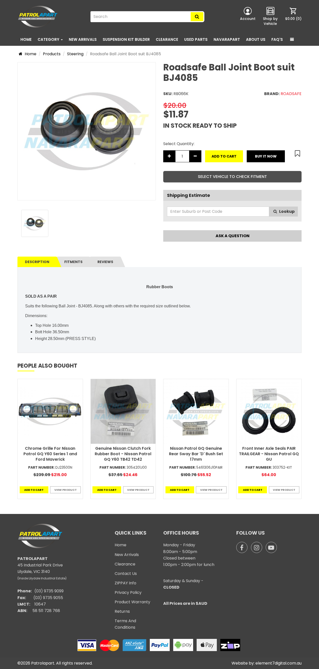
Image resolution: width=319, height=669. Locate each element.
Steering (75, 54)
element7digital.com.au (278, 663)
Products (52, 54)
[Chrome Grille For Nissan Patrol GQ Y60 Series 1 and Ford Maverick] (50, 411)
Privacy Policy (128, 592)
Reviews (105, 261)
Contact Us (126, 573)
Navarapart (227, 39)
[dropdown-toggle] (292, 39)
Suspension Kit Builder (126, 39)
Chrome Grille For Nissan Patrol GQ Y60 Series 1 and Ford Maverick (50, 454)
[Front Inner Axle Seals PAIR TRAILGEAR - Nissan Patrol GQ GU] (269, 411)
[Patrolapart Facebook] (241, 547)
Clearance (167, 39)
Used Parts (196, 39)
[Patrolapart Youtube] (271, 547)
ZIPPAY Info (125, 583)
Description (37, 261)
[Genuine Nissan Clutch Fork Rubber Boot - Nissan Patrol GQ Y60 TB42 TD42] (123, 411)
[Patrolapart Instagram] (256, 547)
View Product (65, 490)
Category (49, 39)
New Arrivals (83, 39)
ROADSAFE (291, 94)
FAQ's (277, 39)
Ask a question (232, 236)
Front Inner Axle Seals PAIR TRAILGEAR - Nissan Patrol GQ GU (269, 454)
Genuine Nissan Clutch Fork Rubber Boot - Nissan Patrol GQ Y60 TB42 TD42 (123, 454)
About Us (255, 39)
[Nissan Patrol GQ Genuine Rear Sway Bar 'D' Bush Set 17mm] (196, 411)
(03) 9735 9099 (49, 591)
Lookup (286, 211)
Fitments (73, 261)
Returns (122, 611)
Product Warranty (132, 602)
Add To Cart (224, 156)
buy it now (266, 156)
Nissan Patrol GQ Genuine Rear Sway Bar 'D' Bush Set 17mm (196, 454)
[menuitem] (293, 16)
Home (26, 39)
